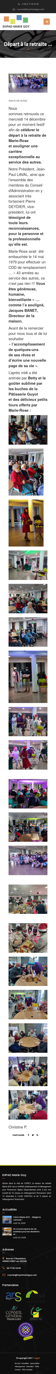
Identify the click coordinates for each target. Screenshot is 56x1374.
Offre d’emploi (27, 1369)
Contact (18, 1369)
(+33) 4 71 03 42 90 (30, 4)
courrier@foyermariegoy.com (30, 9)
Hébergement (20, 1366)
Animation (30, 1366)
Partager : (19, 1135)
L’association (35, 1363)
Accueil (17, 1363)
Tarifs (37, 1366)
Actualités (25, 1363)
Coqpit (36, 1358)
